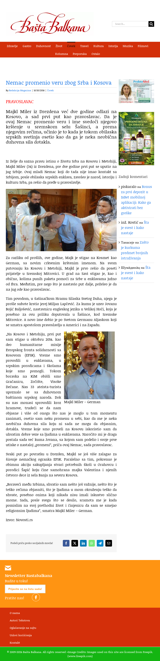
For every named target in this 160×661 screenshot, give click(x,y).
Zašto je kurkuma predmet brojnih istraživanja (135, 250)
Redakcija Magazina (20, 90)
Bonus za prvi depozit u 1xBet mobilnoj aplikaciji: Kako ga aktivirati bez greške (136, 199)
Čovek (50, 90)
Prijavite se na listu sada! (25, 588)
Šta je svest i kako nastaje (135, 227)
